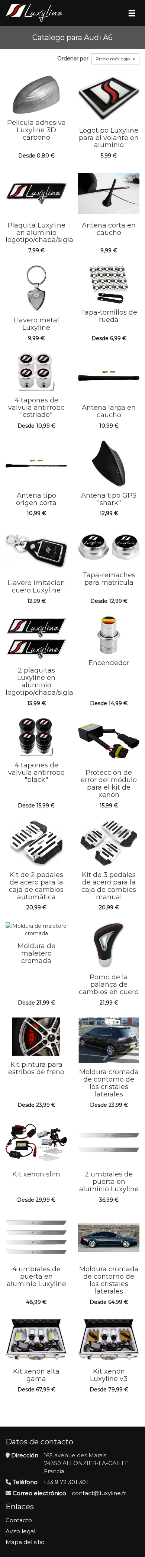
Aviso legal (20, 1531)
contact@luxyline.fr (99, 1493)
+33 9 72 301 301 (65, 1481)
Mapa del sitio (25, 1542)
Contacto (19, 1520)
